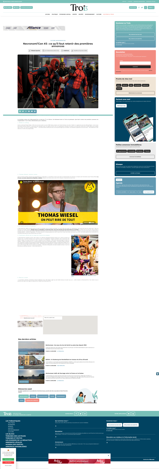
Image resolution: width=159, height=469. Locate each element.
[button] (20, 111)
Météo (8, 451)
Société (81, 14)
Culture (98, 14)
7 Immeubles (131, 151)
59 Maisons (140, 151)
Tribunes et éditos (14, 438)
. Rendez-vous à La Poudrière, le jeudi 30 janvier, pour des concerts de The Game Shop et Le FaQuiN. (54, 229)
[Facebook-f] (139, 7)
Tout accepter (8, 459)
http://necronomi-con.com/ (29, 318)
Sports (75, 14)
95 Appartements (121, 151)
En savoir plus (119, 44)
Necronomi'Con (60, 40)
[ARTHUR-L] (79, 461)
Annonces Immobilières (139, 1)
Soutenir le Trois (108, 14)
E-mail (121, 60)
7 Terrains (147, 151)
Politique (55, 14)
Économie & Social (65, 14)
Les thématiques (13, 421)
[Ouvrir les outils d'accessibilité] (157, 373)
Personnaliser (8, 465)
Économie (11, 424)
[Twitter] (142, 7)
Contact (124, 1)
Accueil (47, 14)
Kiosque (9, 448)
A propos (130, 1)
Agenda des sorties (14, 444)
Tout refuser (8, 462)
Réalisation (148, 459)
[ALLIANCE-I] (34, 35)
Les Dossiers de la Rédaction (19, 440)
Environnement (90, 14)
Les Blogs (10, 434)
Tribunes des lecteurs (16, 436)
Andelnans (66, 50)
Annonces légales (150, 1)
